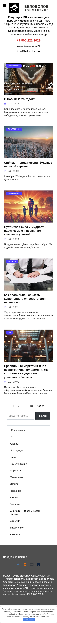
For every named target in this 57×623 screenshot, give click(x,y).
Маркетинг (16, 470)
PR (11, 437)
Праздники (16, 490)
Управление (17, 527)
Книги (13, 457)
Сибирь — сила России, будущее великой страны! (28, 164)
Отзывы (14, 484)
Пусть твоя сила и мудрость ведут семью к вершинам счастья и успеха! (24, 230)
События (15, 520)
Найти (43, 415)
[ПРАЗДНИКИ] (28, 92)
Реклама (15, 504)
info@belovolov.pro (28, 51)
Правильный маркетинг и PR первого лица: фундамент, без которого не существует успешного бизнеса (26, 371)
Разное (14, 497)
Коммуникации (18, 464)
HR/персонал (17, 430)
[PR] (28, 359)
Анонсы (14, 443)
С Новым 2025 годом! (19, 99)
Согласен (29, 619)
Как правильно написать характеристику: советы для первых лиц (25, 298)
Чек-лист (15, 534)
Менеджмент (17, 477)
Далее (40, 405)
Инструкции (17, 450)
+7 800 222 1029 (28, 40)
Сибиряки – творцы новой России (25, 513)
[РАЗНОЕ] (28, 288)
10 (31, 405)
